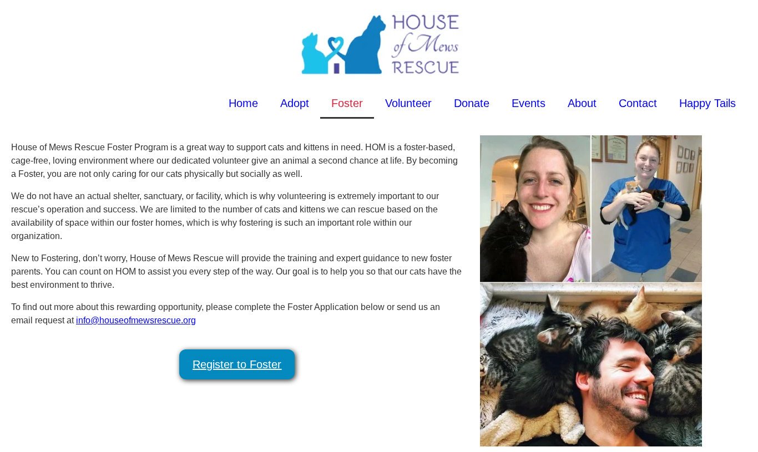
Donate (471, 103)
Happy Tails (707, 103)
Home (243, 103)
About (582, 103)
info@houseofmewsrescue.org (136, 320)
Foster (347, 103)
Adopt (294, 103)
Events (528, 103)
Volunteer (408, 103)
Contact (638, 103)
